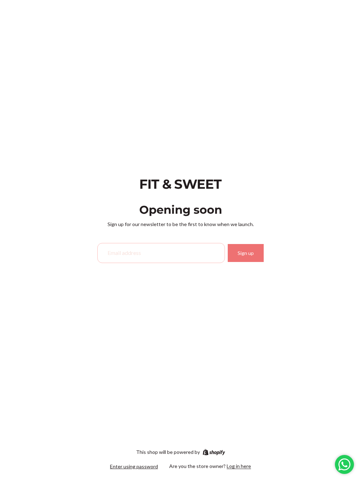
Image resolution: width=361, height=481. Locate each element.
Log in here (239, 466)
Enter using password (134, 466)
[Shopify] (214, 452)
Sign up (246, 253)
